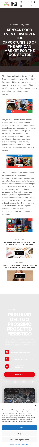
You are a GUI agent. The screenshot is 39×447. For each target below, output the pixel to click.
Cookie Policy (13, 444)
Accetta (19, 428)
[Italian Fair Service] (10, 4)
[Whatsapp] (31, 6)
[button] (36, 406)
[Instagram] (31, 2)
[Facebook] (27, 2)
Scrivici (18, 375)
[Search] (21, 2)
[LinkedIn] (32, 381)
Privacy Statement (23, 444)
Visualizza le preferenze (19, 440)
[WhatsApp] (23, 381)
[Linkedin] (35, 2)
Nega (19, 434)
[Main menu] (21, 6)
